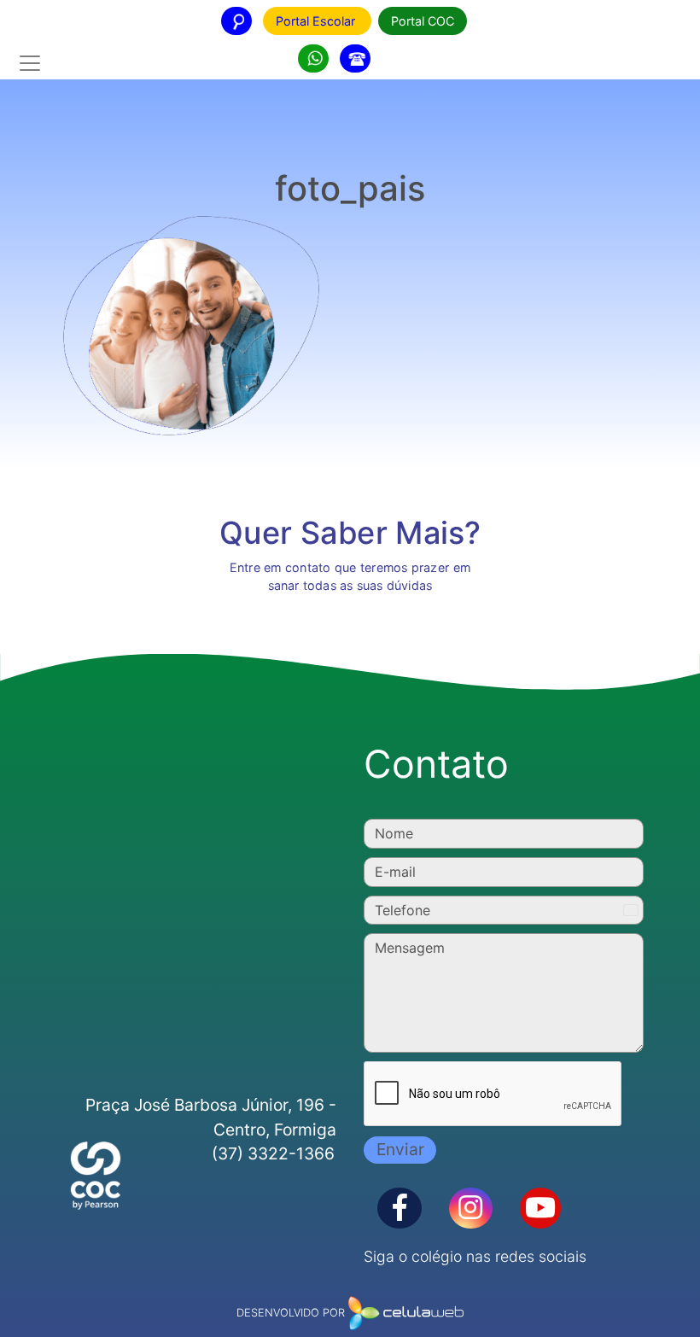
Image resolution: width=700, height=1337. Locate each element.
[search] (313, 58)
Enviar (400, 1149)
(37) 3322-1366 (273, 1153)
